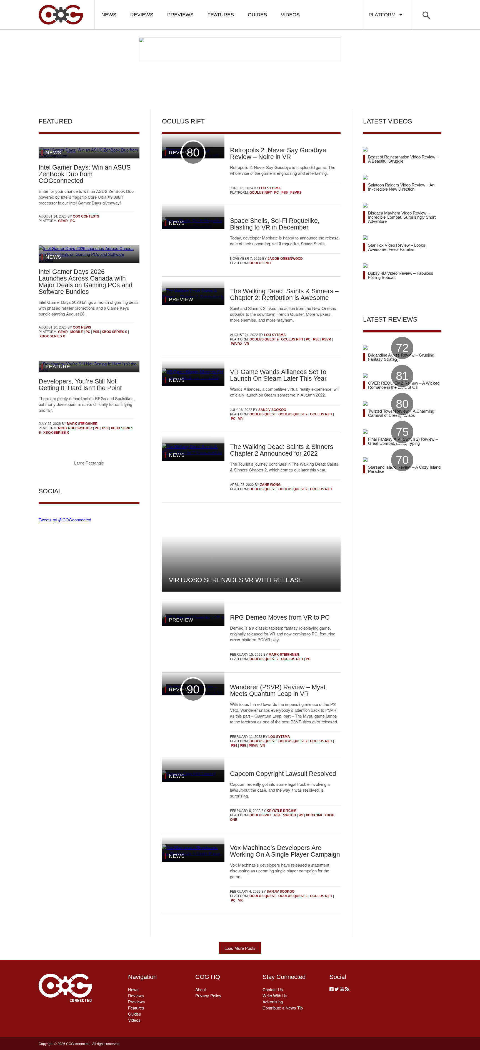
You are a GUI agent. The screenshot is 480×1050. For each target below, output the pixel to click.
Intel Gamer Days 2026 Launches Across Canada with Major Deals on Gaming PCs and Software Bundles (85, 281)
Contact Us (272, 989)
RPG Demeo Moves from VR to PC (280, 617)
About (200, 989)
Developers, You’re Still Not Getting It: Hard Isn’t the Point (80, 385)
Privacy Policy (208, 995)
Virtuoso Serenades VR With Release (235, 580)
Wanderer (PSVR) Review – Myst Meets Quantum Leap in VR (277, 690)
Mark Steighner (82, 424)
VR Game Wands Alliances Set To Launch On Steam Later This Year (278, 375)
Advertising (272, 1001)
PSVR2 (295, 193)
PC (72, 221)
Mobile (76, 332)
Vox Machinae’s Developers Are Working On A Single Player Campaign (285, 851)
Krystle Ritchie (281, 811)
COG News (82, 327)
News (108, 14)
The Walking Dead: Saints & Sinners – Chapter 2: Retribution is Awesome (284, 294)
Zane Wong (270, 485)
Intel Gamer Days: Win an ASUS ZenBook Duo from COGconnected (85, 174)
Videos (290, 14)
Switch (289, 815)
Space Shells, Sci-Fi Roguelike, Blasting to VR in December (274, 224)
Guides (257, 14)
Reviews (141, 14)
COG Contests (86, 216)
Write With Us (275, 995)
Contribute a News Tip (282, 1008)
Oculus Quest (262, 414)
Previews (180, 14)
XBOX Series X (52, 336)
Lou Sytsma (270, 188)
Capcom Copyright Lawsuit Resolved (283, 773)
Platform (383, 14)
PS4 (234, 746)
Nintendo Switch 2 (75, 428)
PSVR (326, 339)
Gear (63, 221)
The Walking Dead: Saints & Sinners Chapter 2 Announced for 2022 (281, 450)
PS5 (96, 332)
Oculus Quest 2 (264, 339)
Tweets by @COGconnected (65, 520)
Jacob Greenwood (285, 259)
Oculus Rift (260, 193)
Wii (301, 815)
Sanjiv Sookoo (272, 410)
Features (221, 14)
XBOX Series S (114, 332)
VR (246, 344)
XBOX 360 (314, 815)
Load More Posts (240, 948)
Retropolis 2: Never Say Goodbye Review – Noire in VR (278, 153)
